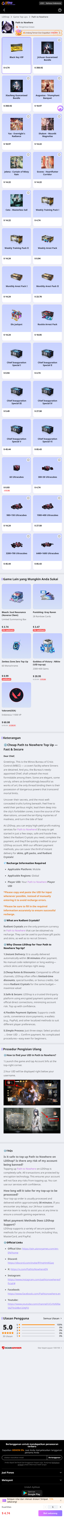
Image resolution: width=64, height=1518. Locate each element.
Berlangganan (54, 1458)
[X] (36, 1508)
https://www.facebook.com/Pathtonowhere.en (34, 1293)
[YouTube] (28, 1508)
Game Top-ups (20, 17)
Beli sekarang (50, 1513)
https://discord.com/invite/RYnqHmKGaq (31, 1262)
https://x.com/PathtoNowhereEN (29, 1269)
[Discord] (20, 1508)
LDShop (5, 17)
